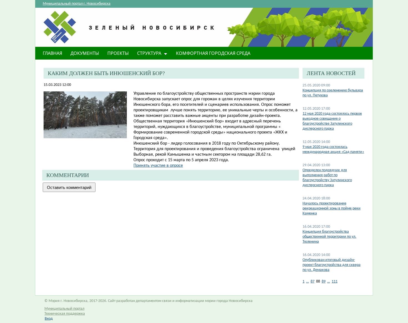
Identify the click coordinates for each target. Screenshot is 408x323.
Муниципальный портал (64, 309)
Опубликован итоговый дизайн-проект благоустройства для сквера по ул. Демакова (332, 265)
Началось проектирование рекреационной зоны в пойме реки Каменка (332, 208)
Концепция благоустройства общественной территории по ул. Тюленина (329, 237)
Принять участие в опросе (158, 165)
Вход (49, 319)
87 (312, 282)
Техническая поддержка (64, 314)
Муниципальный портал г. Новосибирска (76, 4)
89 (324, 282)
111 (335, 282)
